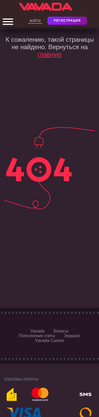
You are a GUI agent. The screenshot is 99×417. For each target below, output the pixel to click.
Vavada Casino (49, 340)
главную (49, 54)
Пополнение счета (37, 335)
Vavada (37, 331)
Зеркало (72, 335)
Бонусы (61, 331)
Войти (35, 21)
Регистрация (67, 20)
